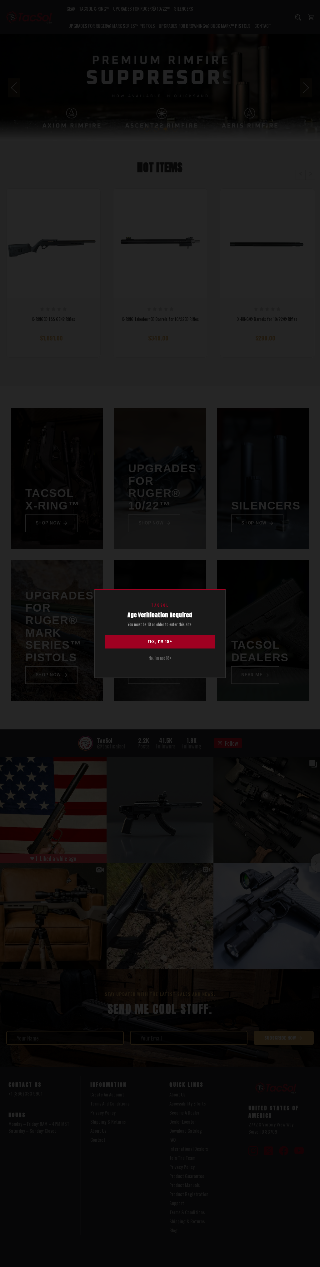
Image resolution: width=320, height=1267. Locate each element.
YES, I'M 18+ (160, 641)
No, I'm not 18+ (160, 658)
